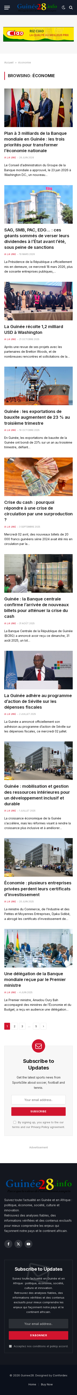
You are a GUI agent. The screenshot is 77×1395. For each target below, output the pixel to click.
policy (54, 1346)
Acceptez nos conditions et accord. (40, 1346)
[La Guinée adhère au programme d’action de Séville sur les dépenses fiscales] (38, 670)
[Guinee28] (37, 7)
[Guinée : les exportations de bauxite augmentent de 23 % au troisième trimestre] (38, 386)
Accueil (8, 62)
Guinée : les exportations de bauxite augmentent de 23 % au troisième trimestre (37, 417)
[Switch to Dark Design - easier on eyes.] (63, 7)
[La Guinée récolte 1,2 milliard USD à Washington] (38, 301)
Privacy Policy (40, 1127)
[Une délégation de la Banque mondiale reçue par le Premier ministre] (38, 948)
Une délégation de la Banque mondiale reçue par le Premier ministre (35, 979)
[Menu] (7, 7)
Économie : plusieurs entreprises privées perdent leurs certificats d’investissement (37, 888)
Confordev (60, 1375)
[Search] (70, 7)
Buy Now (47, 1384)
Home (32, 1384)
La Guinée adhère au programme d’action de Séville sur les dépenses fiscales (38, 701)
